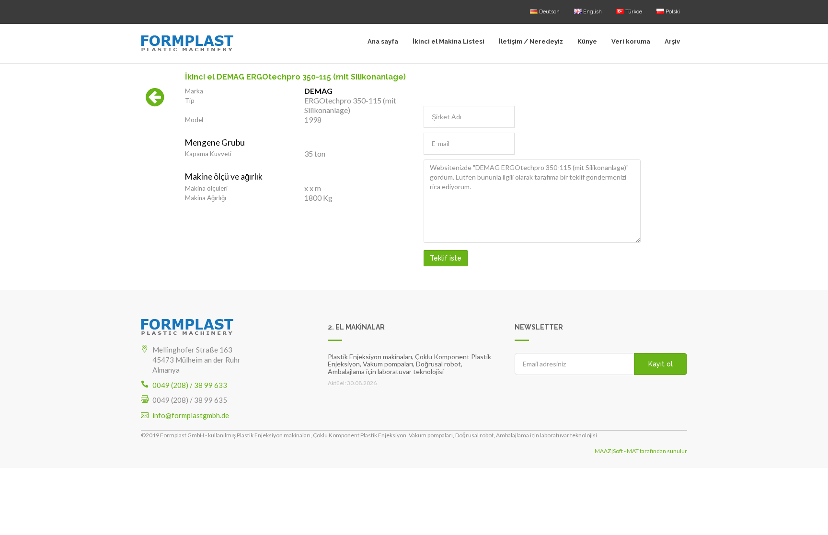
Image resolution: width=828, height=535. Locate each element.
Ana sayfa (383, 41)
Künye (587, 41)
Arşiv (672, 41)
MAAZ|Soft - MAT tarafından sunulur (641, 451)
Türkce (633, 12)
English (592, 12)
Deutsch (549, 12)
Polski (672, 12)
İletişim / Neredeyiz (531, 41)
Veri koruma (630, 41)
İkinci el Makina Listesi (448, 41)
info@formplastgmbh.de (190, 415)
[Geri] (155, 102)
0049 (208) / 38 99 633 (189, 385)
